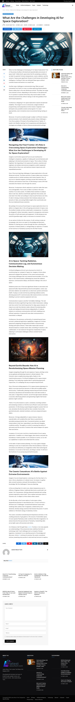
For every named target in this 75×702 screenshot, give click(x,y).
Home (17, 5)
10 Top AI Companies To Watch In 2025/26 (25, 574)
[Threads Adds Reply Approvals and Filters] (56, 109)
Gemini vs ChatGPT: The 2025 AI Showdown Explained (40, 593)
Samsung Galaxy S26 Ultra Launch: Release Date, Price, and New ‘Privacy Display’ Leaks (66, 77)
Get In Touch (32, 1)
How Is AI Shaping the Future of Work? (66, 680)
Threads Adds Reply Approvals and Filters (66, 109)
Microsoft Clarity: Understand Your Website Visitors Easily (66, 99)
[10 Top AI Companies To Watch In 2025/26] (25, 568)
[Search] (72, 5)
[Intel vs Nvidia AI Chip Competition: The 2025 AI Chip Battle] (41, 568)
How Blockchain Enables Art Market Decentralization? (66, 672)
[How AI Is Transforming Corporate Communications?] (10, 568)
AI (19, 535)
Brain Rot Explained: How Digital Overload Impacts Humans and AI (25, 593)
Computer (62, 697)
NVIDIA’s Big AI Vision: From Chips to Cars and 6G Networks (9, 593)
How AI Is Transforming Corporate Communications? (9, 575)
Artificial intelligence (26, 5)
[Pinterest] (4, 83)
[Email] (4, 89)
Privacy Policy (18, 1)
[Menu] (3, 1)
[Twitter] (4, 77)
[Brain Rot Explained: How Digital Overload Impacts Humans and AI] (25, 586)
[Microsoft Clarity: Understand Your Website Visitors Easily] (56, 98)
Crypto (33, 5)
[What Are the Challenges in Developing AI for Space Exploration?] (37, 49)
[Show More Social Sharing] (43, 29)
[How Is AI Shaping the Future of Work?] (56, 682)
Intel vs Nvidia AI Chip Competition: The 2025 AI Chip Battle (41, 575)
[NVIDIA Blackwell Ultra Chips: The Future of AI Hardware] (56, 662)
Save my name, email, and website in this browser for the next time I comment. (24, 636)
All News (7, 1)
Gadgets (39, 5)
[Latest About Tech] (7, 5)
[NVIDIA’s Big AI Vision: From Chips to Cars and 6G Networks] (10, 586)
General (56, 697)
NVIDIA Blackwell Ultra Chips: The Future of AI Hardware (65, 662)
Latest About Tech (16, 549)
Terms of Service (25, 1)
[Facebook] (4, 73)
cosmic (30, 527)
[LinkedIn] (4, 80)
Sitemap (12, 1)
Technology (45, 5)
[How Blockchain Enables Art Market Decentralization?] (56, 673)
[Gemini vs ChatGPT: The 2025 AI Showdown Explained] (41, 586)
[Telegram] (4, 86)
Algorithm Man (6, 699)
